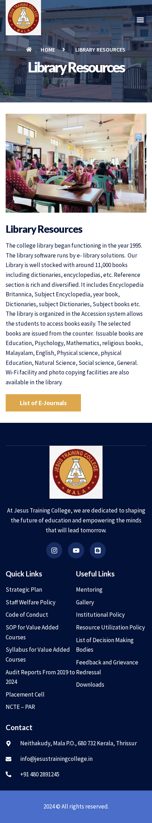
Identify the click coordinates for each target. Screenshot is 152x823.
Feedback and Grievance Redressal (107, 667)
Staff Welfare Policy (30, 602)
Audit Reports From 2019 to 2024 (40, 677)
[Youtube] (76, 550)
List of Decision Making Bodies (105, 645)
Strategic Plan (24, 589)
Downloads (90, 684)
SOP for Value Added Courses (32, 632)
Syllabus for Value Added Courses (38, 654)
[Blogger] (98, 550)
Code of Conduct (27, 614)
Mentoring (89, 589)
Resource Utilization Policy (110, 627)
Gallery (85, 602)
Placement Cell (25, 694)
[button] (140, 20)
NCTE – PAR (20, 707)
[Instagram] (54, 550)
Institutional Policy (100, 614)
